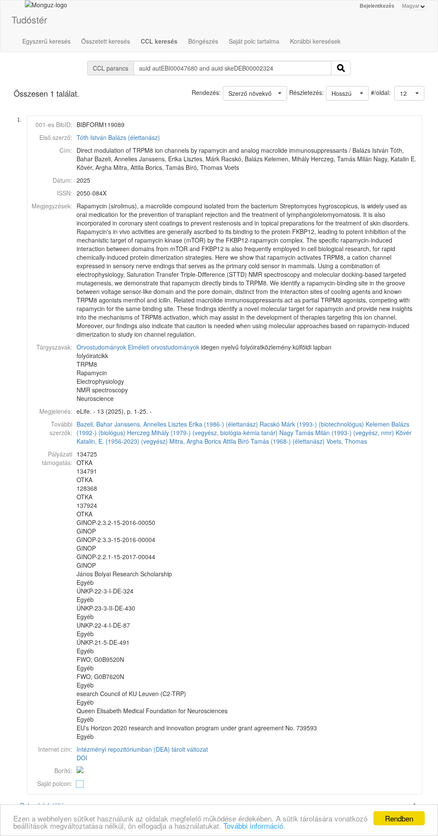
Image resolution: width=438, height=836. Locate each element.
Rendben (399, 818)
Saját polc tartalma (254, 41)
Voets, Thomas (346, 441)
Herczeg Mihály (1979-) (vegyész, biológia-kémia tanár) (202, 432)
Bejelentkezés (377, 6)
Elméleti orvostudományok (163, 347)
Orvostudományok (101, 347)
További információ (253, 825)
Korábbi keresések (315, 41)
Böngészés (203, 41)
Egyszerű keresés (46, 41)
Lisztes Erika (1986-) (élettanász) (213, 424)
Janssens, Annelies (140, 424)
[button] (409, 93)
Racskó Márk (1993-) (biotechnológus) (312, 424)
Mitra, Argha (186, 441)
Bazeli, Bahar (94, 424)
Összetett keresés (105, 41)
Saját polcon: (54, 783)
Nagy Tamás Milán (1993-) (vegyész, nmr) (336, 432)
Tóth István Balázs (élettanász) (118, 137)
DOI (82, 757)
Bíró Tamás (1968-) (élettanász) (281, 441)
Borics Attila (220, 441)
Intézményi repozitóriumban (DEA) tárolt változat (142, 749)
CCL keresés (159, 41)
